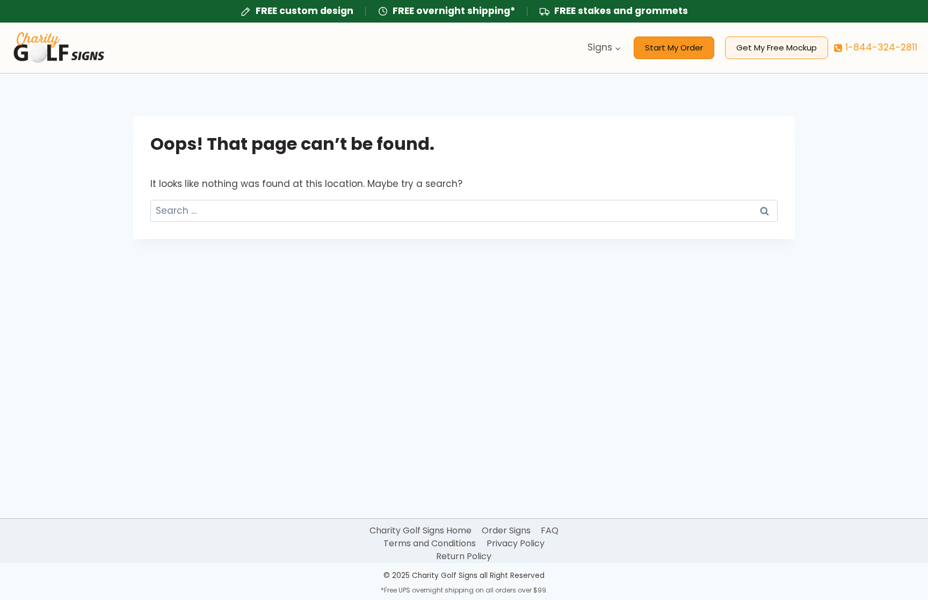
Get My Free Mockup (776, 47)
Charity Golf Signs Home (420, 530)
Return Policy (463, 556)
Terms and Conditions (429, 543)
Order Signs (506, 530)
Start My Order (674, 47)
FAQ (550, 530)
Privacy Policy (516, 543)
